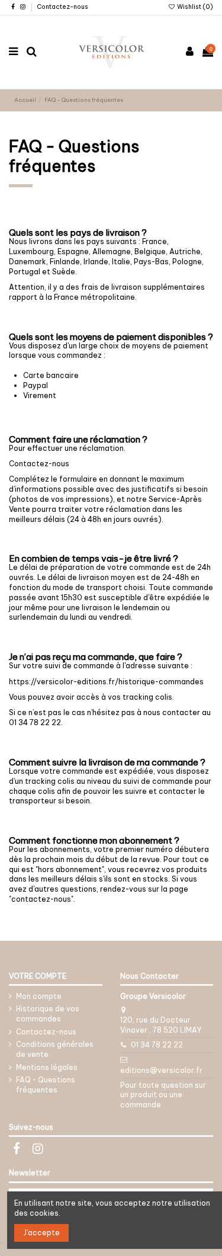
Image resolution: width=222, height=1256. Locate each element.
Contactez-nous (62, 7)
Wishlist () (194, 7)
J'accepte (41, 1232)
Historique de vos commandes (47, 1013)
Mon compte (39, 996)
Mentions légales (47, 1067)
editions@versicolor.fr (161, 1070)
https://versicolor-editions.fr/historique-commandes (106, 681)
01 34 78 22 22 (157, 1044)
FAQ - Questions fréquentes (45, 1084)
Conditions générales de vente (55, 1049)
